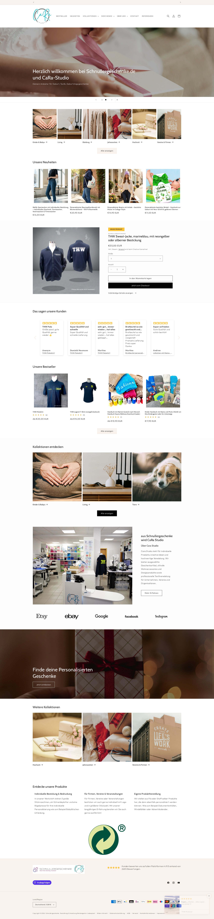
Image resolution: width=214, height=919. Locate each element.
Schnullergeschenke (52, 913)
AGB (128, 913)
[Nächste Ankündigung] (180, 2)
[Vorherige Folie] (96, 99)
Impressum (160, 913)
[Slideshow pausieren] (118, 99)
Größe (110, 254)
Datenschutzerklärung (117, 913)
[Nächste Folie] (112, 99)
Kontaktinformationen (147, 913)
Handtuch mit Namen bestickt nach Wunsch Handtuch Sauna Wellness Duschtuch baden (123, 413)
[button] (90, 16)
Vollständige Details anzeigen (121, 293)
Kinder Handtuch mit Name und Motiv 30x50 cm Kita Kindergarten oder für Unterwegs (163, 413)
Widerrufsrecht (102, 913)
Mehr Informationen (45, 83)
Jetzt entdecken (43, 684)
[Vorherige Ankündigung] (33, 2)
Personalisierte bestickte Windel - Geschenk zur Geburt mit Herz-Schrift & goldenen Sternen (162, 208)
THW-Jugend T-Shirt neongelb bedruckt (85, 412)
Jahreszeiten (112, 142)
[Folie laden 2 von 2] (106, 100)
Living (60, 142)
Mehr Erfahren (151, 593)
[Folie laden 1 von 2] (102, 100)
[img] (52, 323)
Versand (122, 249)
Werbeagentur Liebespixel (86, 913)
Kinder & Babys (39, 142)
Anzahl (110, 264)
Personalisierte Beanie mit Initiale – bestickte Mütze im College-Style (124, 208)
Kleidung (86, 142)
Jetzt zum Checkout (140, 285)
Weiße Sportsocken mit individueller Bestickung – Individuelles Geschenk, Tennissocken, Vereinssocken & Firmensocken (50, 209)
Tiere (134, 504)
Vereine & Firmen (164, 142)
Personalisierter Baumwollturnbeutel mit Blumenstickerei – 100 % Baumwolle (85, 208)
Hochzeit (136, 142)
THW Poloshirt (38, 412)
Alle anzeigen (107, 151)
